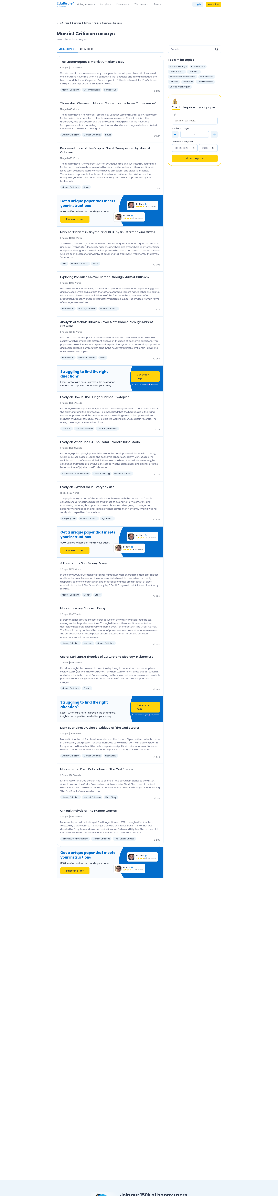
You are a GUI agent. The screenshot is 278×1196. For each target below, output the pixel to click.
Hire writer (213, 4)
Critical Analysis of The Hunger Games (88, 811)
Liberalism (194, 71)
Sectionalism (206, 76)
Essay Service (63, 23)
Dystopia (66, 428)
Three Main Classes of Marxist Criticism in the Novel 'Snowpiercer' (108, 103)
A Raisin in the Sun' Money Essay (83, 563)
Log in (198, 4)
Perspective (110, 89)
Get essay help (143, 376)
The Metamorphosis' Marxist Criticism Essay (92, 62)
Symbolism (107, 518)
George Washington (180, 86)
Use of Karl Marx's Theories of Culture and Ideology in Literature (106, 657)
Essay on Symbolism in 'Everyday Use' (87, 487)
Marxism (88, 643)
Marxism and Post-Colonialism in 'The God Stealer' (97, 769)
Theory (87, 688)
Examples (76, 23)
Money (87, 594)
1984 (64, 263)
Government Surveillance (182, 76)
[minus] (175, 134)
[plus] (214, 134)
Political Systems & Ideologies (108, 23)
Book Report (68, 308)
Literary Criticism (70, 134)
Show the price (195, 158)
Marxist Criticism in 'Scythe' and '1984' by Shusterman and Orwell (107, 232)
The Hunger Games (107, 428)
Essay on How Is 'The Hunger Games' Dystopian (94, 397)
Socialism (188, 81)
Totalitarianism (205, 81)
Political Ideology (178, 66)
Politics (87, 23)
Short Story (110, 755)
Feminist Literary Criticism (75, 838)
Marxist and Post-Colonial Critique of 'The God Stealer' (100, 728)
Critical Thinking (102, 473)
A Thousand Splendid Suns (75, 473)
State (98, 594)
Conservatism (177, 71)
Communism (198, 66)
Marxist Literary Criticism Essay (83, 608)
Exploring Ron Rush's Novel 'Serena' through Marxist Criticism (104, 277)
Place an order (75, 219)
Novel (108, 134)
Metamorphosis (92, 89)
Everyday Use (69, 518)
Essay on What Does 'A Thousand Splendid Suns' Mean (100, 442)
